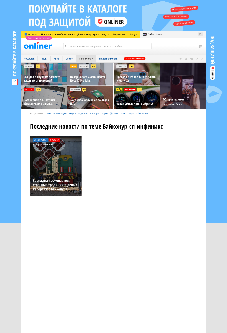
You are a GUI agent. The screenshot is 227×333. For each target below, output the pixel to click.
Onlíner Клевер (155, 34)
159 (131, 66)
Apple (105, 113)
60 (38, 66)
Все (49, 113)
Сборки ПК (142, 113)
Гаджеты (83, 113)
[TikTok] (197, 58)
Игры (131, 113)
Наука (72, 113)
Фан (116, 113)
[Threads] (202, 58)
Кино (123, 113)
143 (93, 66)
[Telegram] (180, 58)
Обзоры (94, 113)
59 (84, 89)
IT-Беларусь (60, 113)
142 (139, 89)
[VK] (191, 58)
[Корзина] (200, 46)
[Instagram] (186, 58)
